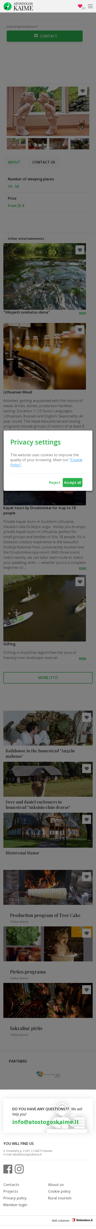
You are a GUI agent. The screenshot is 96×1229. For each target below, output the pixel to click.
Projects (10, 1191)
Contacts (11, 1184)
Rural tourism (59, 1198)
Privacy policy (15, 1198)
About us (56, 1184)
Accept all (72, 482)
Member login (15, 1204)
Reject (55, 482)
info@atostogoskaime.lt (45, 1122)
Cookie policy (59, 1191)
